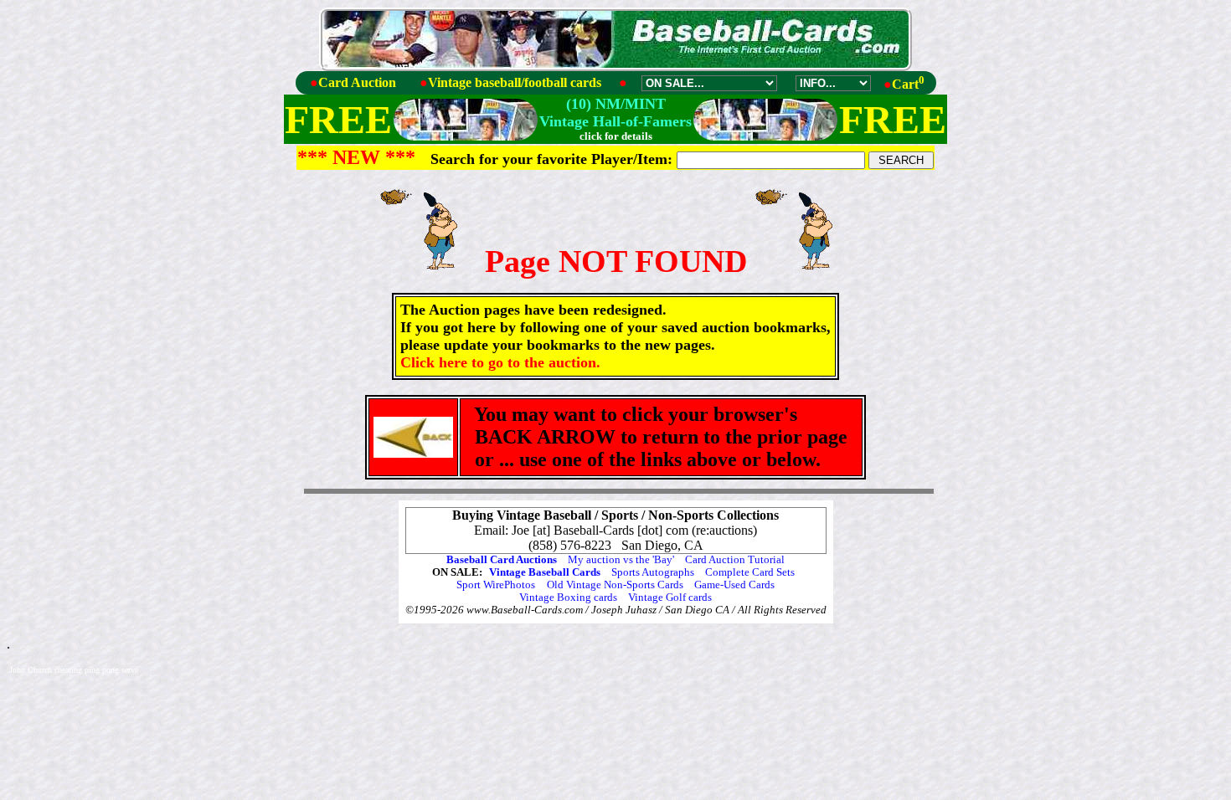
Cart (908, 84)
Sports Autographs (652, 572)
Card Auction (357, 82)
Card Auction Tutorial (735, 560)
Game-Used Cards (734, 585)
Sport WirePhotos (495, 585)
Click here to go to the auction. (500, 362)
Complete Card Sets (750, 572)
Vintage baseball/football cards (514, 82)
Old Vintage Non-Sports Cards (615, 585)
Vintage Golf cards (670, 597)
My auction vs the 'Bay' (621, 560)
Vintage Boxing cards (568, 597)
